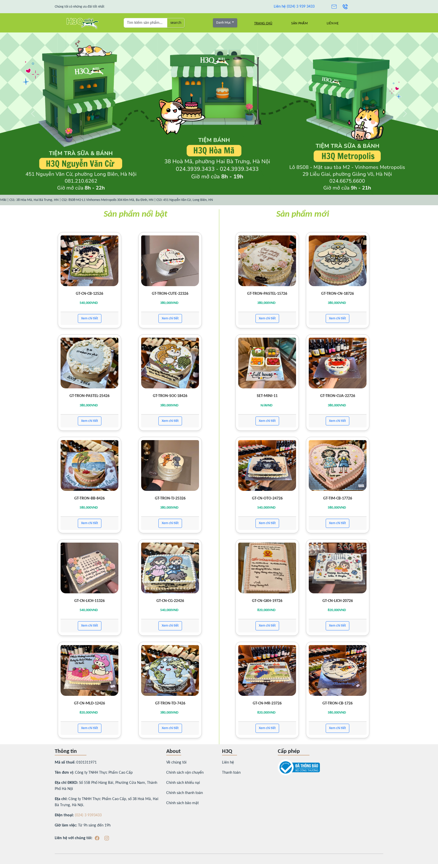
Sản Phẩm (299, 23)
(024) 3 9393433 (88, 815)
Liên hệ (333, 23)
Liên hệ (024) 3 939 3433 (294, 7)
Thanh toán (231, 773)
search (175, 23)
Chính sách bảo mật (182, 803)
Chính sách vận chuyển (185, 773)
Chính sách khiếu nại (183, 783)
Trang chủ (263, 23)
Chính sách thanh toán (184, 793)
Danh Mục (223, 23)
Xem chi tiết (89, 318)
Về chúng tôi (176, 763)
